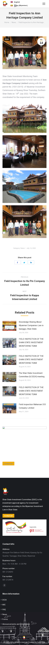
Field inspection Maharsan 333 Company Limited (32, 406)
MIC (4, 605)
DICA (4, 600)
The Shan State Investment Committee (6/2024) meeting (31, 375)
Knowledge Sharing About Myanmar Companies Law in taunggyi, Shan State (31, 325)
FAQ (4, 609)
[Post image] (9, 326)
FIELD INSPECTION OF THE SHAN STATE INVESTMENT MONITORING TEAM (31, 342)
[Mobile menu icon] (43, 3)
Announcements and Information (16, 624)
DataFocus (41, 642)
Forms (5, 619)
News (7, 39)
